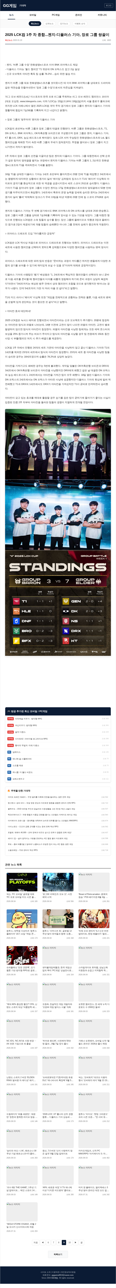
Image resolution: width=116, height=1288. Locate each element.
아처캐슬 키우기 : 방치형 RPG (28, 719)
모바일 (32, 15)
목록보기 (58, 1254)
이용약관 (55, 1272)
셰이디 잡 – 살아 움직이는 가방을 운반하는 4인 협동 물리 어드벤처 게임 (38, 838)
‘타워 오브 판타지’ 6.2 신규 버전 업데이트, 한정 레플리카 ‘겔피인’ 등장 (94, 932)
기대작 (22, 5)
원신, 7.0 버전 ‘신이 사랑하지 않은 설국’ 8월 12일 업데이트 (57, 1152)
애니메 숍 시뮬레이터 (22, 759)
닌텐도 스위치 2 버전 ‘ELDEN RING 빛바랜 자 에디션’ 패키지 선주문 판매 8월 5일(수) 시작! (21, 1079)
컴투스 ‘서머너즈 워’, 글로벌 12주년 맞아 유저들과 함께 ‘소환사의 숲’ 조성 (57, 932)
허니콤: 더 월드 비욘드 (23, 772)
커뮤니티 (102, 15)
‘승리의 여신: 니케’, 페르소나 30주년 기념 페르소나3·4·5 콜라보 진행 (21, 1152)
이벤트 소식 (80, 23)
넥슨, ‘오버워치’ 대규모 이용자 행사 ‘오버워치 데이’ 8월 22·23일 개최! (94, 1079)
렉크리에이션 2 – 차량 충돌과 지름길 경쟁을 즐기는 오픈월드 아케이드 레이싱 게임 (42, 815)
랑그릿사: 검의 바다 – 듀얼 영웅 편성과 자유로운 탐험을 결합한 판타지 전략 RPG (41, 803)
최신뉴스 (35, 23)
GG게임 (10, 5)
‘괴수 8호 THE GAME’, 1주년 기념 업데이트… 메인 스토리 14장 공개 (21, 1189)
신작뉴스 (49, 23)
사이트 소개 (45, 1272)
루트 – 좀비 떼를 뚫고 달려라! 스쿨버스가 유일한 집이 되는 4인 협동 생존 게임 (40, 844)
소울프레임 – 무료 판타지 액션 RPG (23, 850)
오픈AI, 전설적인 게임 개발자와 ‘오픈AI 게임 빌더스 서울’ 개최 (57, 1005)
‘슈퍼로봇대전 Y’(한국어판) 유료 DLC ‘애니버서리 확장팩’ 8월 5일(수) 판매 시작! (57, 1079)
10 (69, 1242)
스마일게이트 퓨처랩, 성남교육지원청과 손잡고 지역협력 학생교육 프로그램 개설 (93, 969)
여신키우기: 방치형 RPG (26, 725)
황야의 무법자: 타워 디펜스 (27, 745)
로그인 (108, 5)
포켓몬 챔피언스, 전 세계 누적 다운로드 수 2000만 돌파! (94, 1005)
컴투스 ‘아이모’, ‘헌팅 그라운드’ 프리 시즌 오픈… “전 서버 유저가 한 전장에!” (93, 1115)
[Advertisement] (58, 54)
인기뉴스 (64, 23)
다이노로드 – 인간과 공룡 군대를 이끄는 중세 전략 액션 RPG (33, 827)
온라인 (78, 15)
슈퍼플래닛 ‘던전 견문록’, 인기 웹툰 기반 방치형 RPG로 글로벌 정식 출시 (22, 969)
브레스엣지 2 (18, 779)
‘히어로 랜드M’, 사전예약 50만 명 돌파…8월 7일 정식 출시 (56, 1042)
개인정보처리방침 (68, 1272)
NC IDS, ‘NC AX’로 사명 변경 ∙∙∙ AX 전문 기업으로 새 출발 (21, 1042)
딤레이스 (17, 752)
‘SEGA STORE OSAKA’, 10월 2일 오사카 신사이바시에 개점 (21, 1225)
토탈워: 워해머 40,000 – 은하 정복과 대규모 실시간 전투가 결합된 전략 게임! (39, 832)
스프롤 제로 (18, 765)
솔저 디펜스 (20, 732)
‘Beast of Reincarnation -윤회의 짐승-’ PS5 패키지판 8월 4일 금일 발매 (93, 896)
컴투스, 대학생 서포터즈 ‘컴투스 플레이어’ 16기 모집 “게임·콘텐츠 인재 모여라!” (22, 932)
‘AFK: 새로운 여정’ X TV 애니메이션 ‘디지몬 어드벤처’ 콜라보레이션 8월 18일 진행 (57, 1189)
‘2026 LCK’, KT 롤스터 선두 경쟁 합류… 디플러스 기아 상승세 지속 (57, 1115)
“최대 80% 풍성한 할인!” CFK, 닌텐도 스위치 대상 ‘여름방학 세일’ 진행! (22, 1006)
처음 (36, 1242)
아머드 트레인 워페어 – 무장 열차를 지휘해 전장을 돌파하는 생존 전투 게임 (39, 797)
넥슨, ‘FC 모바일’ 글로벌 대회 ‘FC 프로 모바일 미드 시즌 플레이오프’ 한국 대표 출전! (21, 896)
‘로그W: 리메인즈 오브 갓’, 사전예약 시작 (57, 895)
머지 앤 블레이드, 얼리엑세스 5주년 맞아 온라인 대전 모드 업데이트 (94, 1189)
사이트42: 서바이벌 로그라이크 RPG (31, 739)
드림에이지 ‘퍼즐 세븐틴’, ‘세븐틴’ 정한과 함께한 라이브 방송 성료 (22, 1115)
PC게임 (56, 15)
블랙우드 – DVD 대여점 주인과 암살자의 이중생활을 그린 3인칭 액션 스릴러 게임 (41, 809)
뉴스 (11, 15)
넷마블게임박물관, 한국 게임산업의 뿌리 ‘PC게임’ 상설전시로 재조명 (57, 969)
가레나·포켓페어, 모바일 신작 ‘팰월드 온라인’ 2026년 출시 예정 (94, 1042)
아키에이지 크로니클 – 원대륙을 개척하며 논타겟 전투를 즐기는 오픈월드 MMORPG (43, 821)
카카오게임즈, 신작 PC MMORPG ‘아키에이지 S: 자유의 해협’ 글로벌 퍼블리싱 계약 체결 (94, 1152)
